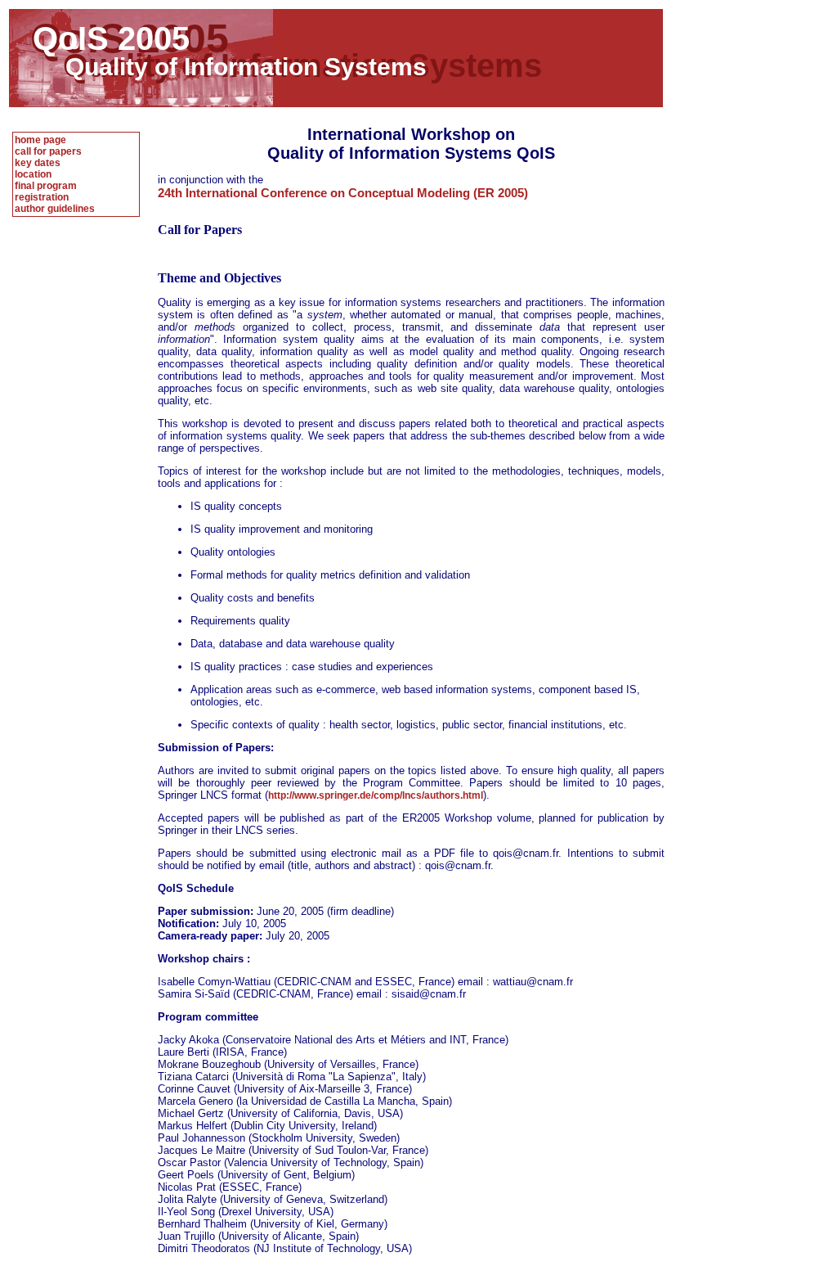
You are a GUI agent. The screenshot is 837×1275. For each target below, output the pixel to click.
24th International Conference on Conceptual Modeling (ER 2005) (343, 193)
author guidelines (55, 208)
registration (42, 197)
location (33, 174)
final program (46, 185)
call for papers (48, 151)
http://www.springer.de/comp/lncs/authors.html (375, 795)
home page (40, 140)
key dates (37, 163)
